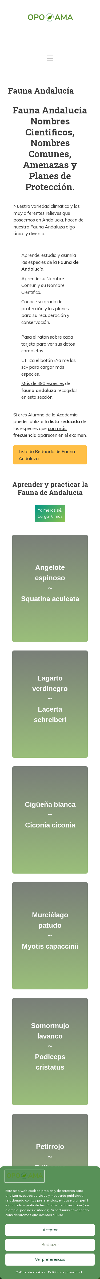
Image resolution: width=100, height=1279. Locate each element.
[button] (50, 454)
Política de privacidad (65, 1272)
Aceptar (50, 1229)
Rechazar (50, 1244)
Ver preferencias (50, 1259)
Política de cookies (30, 1272)
